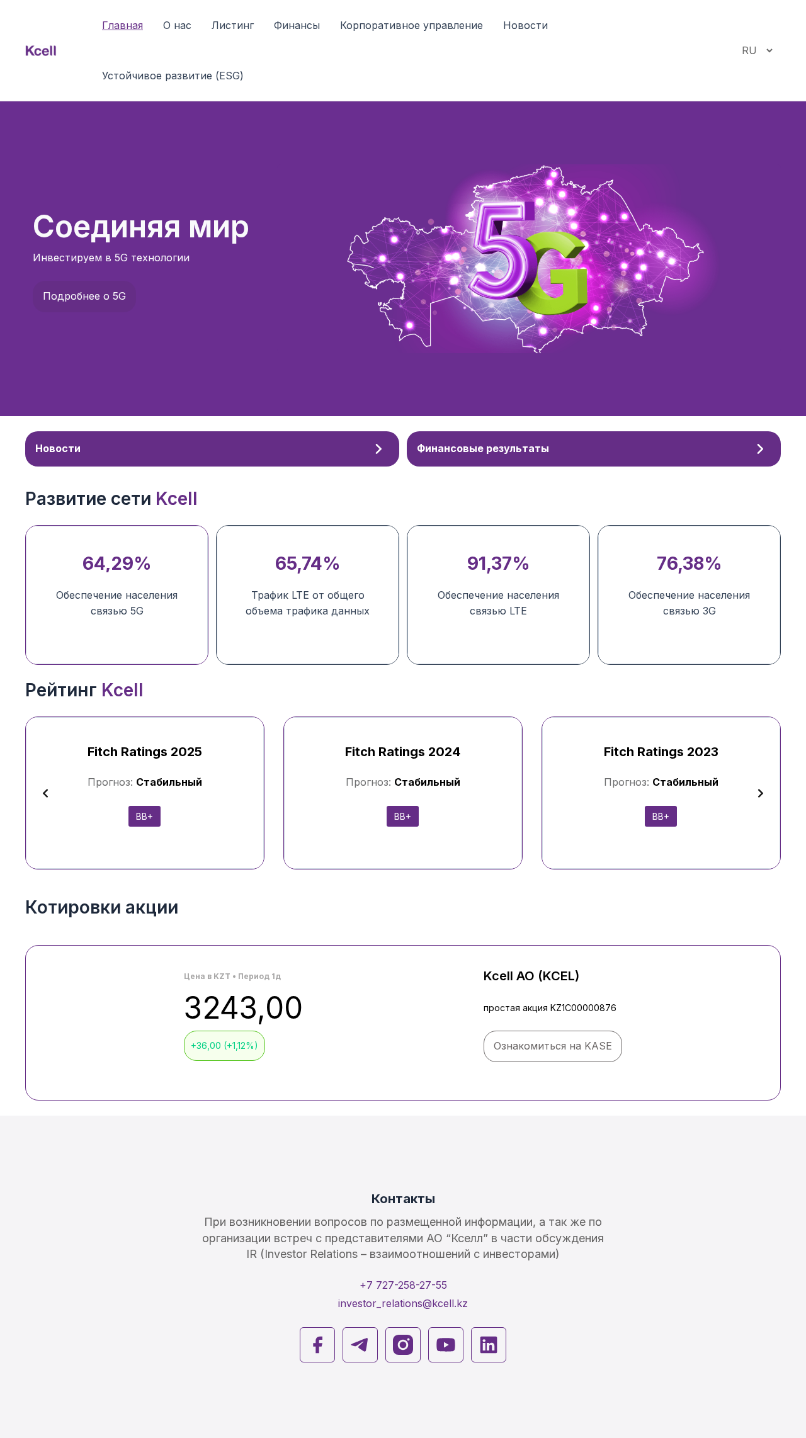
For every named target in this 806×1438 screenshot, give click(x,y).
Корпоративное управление (411, 25)
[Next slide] (760, 793)
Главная (122, 25)
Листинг (233, 25)
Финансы (297, 25)
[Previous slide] (45, 793)
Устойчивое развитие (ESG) (173, 75)
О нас (177, 25)
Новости (525, 25)
